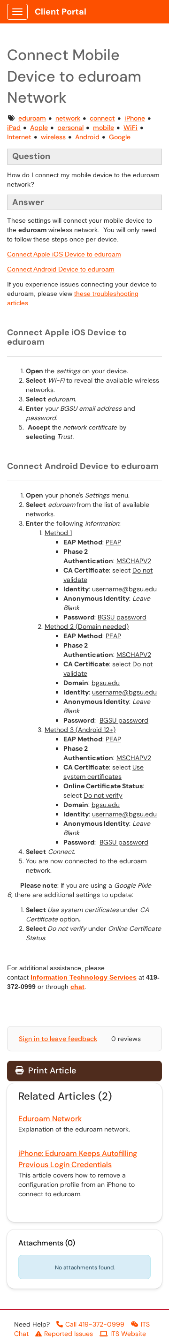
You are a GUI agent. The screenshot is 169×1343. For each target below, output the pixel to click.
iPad (14, 127)
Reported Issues (68, 1333)
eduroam (32, 118)
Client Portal (60, 11)
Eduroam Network (50, 1119)
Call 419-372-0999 (94, 1324)
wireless (53, 137)
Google (120, 137)
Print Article (51, 1070)
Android (87, 137)
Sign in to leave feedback (58, 1038)
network (67, 118)
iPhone (134, 118)
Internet (19, 137)
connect (102, 118)
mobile (103, 127)
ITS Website (128, 1333)
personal (70, 127)
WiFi (130, 127)
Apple (39, 127)
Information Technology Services (84, 977)
